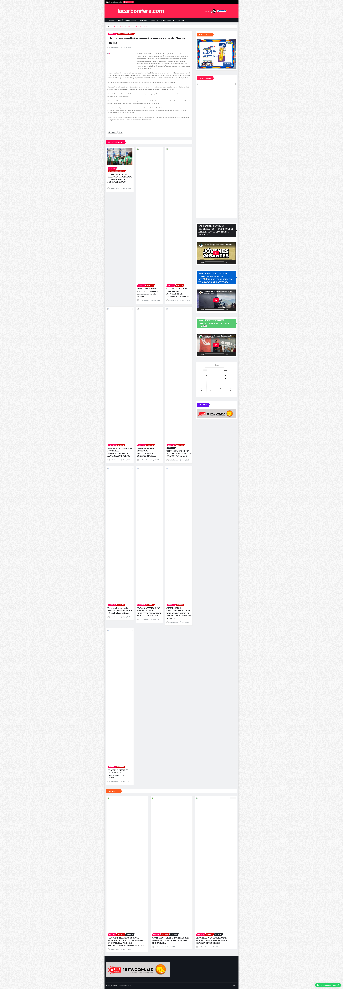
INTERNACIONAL (167, 20)
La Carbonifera (115, 48)
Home (109, 27)
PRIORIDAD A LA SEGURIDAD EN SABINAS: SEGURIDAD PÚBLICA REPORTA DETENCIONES (212, 940)
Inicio (235, 986)
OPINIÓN (180, 20)
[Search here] (236, 20)
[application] (216, 253)
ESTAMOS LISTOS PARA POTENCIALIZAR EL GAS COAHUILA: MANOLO (178, 453)
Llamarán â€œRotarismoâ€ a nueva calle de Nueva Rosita (131, 27)
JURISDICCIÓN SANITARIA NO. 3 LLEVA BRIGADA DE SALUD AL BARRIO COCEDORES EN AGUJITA (178, 613)
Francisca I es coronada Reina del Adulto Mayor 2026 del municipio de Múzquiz (119, 610)
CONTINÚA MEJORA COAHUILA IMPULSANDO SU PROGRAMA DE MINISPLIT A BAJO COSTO (119, 179)
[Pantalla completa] (233, 262)
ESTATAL (143, 20)
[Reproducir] (199, 262)
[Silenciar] (230, 262)
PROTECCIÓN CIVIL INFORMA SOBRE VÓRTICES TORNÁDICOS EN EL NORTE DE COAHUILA (171, 940)
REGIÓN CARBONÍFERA (127, 20)
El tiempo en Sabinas (216, 394)
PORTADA (111, 20)
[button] (328, 985)
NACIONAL (154, 20)
